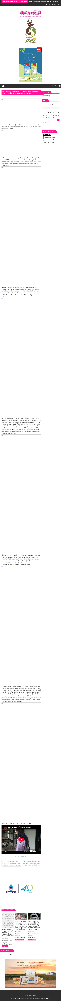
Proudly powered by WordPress (20, 998)
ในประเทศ (34, 939)
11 (48, 115)
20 (53, 117)
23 (43, 120)
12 (50, 115)
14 (56, 115)
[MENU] (59, 86)
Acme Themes (46, 998)
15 (58, 115)
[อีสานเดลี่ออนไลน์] (3, 86)
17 (46, 117)
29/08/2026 (5, 938)
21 (56, 117)
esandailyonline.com (15, 97)
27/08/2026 (18, 931)
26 (50, 120)
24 (46, 120)
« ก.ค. (43, 127)
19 (50, 117)
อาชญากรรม (23, 856)
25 (48, 120)
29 (58, 120)
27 (53, 120)
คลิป (19, 856)
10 (46, 115)
